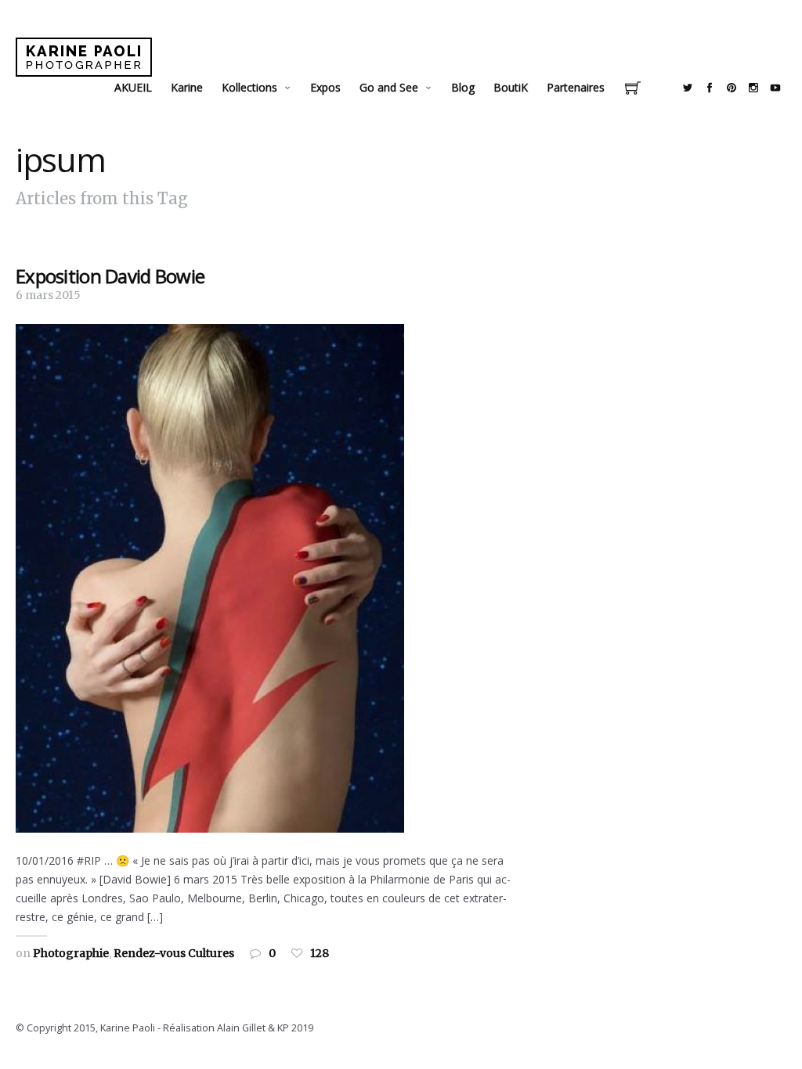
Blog (463, 87)
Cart (632, 90)
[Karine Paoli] (84, 57)
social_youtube (775, 88)
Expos (325, 87)
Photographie (71, 953)
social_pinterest (731, 88)
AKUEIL (133, 87)
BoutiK (510, 87)
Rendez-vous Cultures (174, 953)
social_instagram (753, 88)
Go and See (388, 87)
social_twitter (688, 88)
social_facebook (710, 88)
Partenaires (576, 87)
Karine (187, 87)
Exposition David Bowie (110, 276)
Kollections (249, 87)
